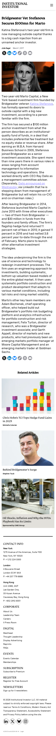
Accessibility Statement (39, 711)
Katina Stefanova (41, 103)
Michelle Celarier (10, 425)
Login (22, 731)
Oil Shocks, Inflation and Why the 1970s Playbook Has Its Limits (27, 519)
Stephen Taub (8, 474)
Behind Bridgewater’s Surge (20, 469)
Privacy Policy (14, 714)
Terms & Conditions (21, 707)
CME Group (19, 525)
